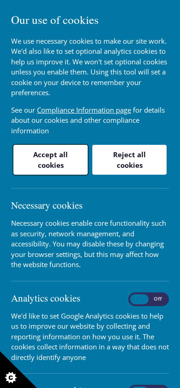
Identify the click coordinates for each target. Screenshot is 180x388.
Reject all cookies (129, 160)
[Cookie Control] (18, 369)
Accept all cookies (50, 160)
